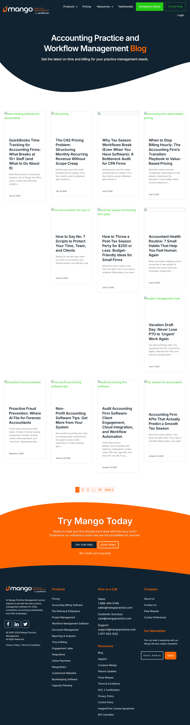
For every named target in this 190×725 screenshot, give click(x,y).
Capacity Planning (62, 685)
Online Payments (61, 660)
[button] (76, 6)
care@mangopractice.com (114, 618)
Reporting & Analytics (64, 635)
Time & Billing (59, 642)
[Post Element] (25, 156)
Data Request (151, 611)
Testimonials (125, 6)
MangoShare (59, 666)
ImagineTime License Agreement (116, 708)
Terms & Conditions (31, 645)
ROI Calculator (106, 714)
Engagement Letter (62, 648)
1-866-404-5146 (108, 603)
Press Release (105, 677)
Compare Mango (107, 665)
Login (180, 15)
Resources (103, 6)
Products (68, 6)
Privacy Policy (13, 645)
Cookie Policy (106, 702)
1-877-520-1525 (108, 633)
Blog (100, 652)
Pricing (87, 6)
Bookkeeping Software (64, 679)
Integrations (58, 654)
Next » (109, 489)
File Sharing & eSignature (66, 611)
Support (102, 658)
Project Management (63, 617)
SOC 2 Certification (109, 689)
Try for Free (175, 6)
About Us (149, 598)
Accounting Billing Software (67, 604)
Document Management (65, 629)
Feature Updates (107, 671)
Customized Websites (64, 673)
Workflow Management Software (70, 623)
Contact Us (150, 604)
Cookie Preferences (155, 617)
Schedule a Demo (149, 6)
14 (99, 489)
